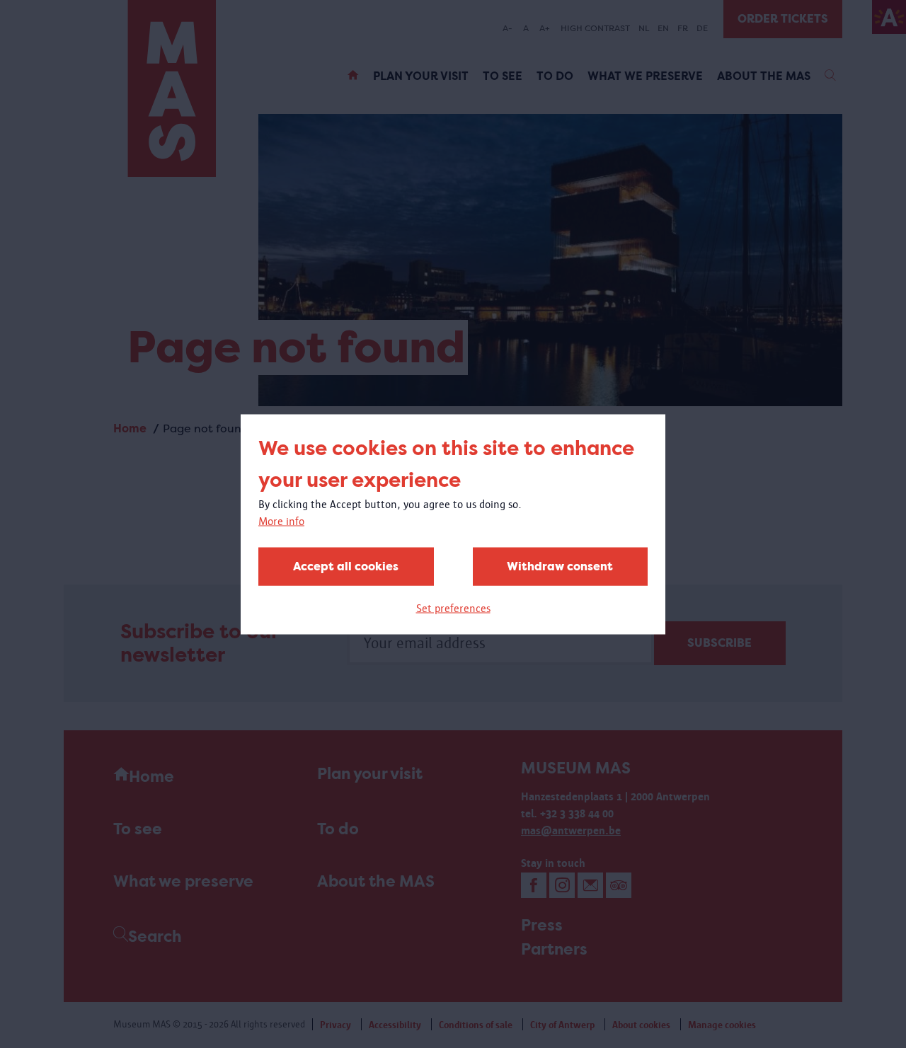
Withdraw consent (560, 565)
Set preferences (453, 607)
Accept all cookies (345, 565)
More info (281, 520)
